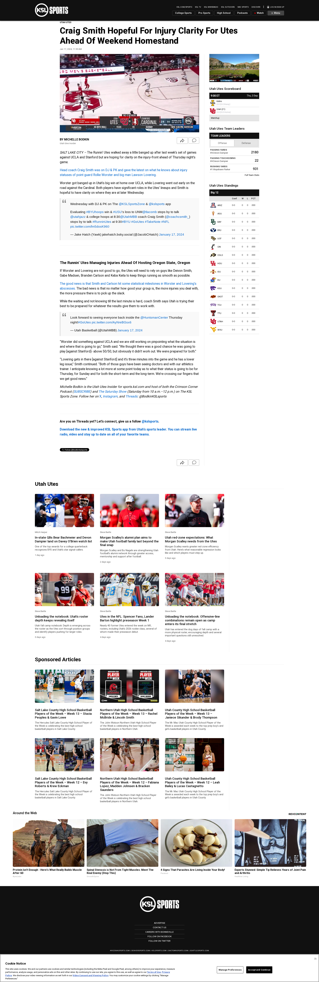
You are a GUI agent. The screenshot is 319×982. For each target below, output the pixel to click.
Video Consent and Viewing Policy (90, 975)
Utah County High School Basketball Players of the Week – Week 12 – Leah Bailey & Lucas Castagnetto (192, 782)
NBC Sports (243, 7)
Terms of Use (154, 972)
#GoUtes (137, 221)
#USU (117, 212)
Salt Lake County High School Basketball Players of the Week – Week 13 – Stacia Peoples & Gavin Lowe (63, 713)
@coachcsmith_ (177, 216)
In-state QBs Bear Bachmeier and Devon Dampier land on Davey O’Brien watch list (63, 539)
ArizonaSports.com (120, 950)
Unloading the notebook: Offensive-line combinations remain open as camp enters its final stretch (192, 620)
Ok (315, 958)
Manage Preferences (230, 970)
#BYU (126, 221)
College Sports (183, 13)
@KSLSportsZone (132, 204)
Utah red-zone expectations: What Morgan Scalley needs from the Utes (191, 539)
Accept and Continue (259, 970)
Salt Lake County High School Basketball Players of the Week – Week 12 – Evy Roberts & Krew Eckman (63, 782)
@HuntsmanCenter (154, 317)
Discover (256, 7)
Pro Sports (204, 13)
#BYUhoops (95, 212)
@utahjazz (78, 216)
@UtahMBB (128, 216)
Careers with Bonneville (159, 932)
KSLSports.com (159, 950)
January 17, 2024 (171, 234)
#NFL (165, 221)
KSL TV (198, 7)
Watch (260, 13)
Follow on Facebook (160, 936)
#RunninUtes (102, 221)
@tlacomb (149, 212)
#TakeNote (152, 221)
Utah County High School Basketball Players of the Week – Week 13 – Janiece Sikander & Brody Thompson (191, 713)
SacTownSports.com (178, 950)
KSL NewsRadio (211, 7)
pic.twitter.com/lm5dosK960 (89, 226)
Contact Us (159, 927)
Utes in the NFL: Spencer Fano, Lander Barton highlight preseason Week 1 (127, 618)
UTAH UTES (65, 22)
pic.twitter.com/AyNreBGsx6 (111, 322)
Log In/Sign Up (277, 7)
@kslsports (157, 204)
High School (224, 13)
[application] (129, 93)
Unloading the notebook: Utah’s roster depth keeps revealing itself (61, 618)
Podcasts (242, 13)
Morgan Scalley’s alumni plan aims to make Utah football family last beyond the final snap (129, 541)
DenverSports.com (140, 950)
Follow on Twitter (159, 940)
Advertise (159, 923)
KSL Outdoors (228, 7)
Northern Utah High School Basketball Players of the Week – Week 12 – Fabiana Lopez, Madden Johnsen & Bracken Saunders (129, 784)
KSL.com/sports (184, 7)
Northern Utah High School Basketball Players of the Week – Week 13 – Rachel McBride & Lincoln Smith (128, 713)
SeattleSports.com (199, 950)
